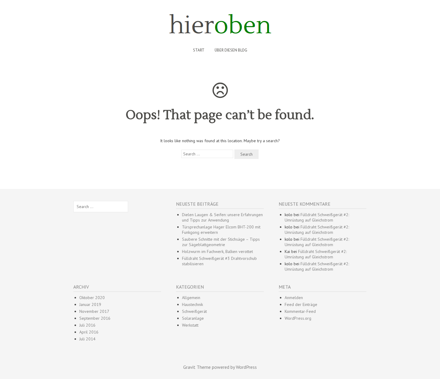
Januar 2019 (90, 304)
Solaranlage (193, 318)
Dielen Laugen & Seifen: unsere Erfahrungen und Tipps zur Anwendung (222, 217)
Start (198, 50)
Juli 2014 (87, 339)
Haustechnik (192, 304)
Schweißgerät (194, 311)
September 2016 (94, 318)
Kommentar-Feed (300, 311)
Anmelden (294, 297)
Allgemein (191, 297)
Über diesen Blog (231, 50)
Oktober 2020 (92, 297)
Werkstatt (190, 325)
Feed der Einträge (301, 304)
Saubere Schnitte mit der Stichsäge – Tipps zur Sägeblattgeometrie (221, 242)
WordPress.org (298, 318)
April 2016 (88, 332)
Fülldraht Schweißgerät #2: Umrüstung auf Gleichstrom (317, 217)
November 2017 (94, 311)
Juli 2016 (87, 325)
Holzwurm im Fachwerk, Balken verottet (217, 251)
